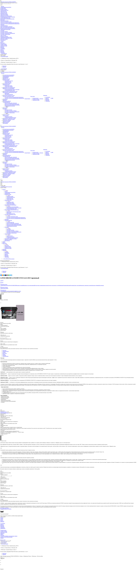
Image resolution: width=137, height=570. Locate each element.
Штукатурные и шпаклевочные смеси (14, 211)
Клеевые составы (10, 196)
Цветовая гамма (3, 411)
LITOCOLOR (9, 291)
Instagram (4, 272)
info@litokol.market (4, 56)
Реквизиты (2, 533)
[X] (5, 275)
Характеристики (6, 351)
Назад (7, 190)
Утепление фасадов (10, 222)
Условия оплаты (3, 530)
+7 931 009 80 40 (4, 53)
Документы (2, 527)
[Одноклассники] (2, 275)
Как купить (7, 245)
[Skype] (10, 275)
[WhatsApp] (8, 275)
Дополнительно (5, 356)
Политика (2, 535)
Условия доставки (3, 531)
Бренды (1, 520)
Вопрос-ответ (2, 539)
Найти (2, 558)
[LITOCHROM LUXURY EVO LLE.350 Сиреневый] (12, 321)
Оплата (4, 354)
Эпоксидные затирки (4, 288)
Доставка (4, 355)
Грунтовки (9, 229)
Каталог (6, 191)
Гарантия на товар (3, 532)
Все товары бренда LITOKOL (5, 508)
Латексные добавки (95, 285)
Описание (4, 350)
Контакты (2, 525)
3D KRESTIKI (13, 285)
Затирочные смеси (10, 202)
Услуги (1, 519)
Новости (2, 524)
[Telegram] (11, 275)
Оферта (1, 534)
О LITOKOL (2, 523)
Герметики (61, 285)
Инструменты (101, 285)
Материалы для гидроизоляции (12, 206)
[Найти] (1, 5)
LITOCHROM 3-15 (3, 291)
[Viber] (7, 275)
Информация (2, 528)
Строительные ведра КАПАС (5, 285)
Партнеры (2, 526)
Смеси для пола (10, 235)
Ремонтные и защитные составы (86, 285)
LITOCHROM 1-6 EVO (16, 291)
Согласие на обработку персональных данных (8, 536)
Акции (1, 518)
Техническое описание (4, 412)
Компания (6, 252)
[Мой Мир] (4, 275)
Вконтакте (4, 271)
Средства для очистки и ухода (12, 216)
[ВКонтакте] (1, 275)
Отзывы (4, 352)
